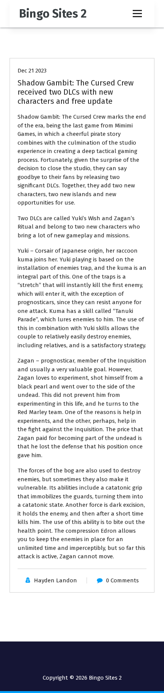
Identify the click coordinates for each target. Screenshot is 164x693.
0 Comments (122, 580)
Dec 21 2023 (32, 70)
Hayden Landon (55, 580)
